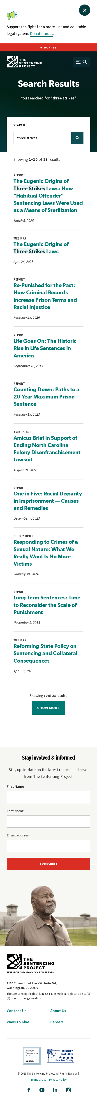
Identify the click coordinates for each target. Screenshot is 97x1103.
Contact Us (16, 1010)
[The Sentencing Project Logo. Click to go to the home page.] (24, 61)
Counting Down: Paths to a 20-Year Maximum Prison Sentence (46, 396)
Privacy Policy (58, 1080)
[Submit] (77, 138)
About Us (58, 1010)
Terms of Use (38, 1080)
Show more (48, 707)
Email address (18, 835)
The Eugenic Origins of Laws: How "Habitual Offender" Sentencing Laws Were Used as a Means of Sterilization (48, 195)
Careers (57, 1022)
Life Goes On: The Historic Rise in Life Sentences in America (45, 348)
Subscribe (48, 864)
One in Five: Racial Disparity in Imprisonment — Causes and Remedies (48, 500)
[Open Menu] (81, 62)
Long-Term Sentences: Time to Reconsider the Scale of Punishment (47, 604)
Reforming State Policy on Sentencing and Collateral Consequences (45, 653)
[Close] (84, 10)
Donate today (41, 33)
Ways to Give (18, 1022)
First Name (15, 786)
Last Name (15, 811)
